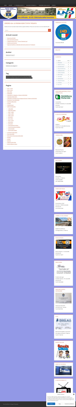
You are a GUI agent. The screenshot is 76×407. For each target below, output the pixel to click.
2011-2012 (10, 118)
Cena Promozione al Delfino (14, 127)
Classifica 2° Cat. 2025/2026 (13, 100)
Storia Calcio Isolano (12, 130)
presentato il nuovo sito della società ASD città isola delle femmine (18, 76)
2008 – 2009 (11, 113)
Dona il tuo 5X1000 (11, 38)
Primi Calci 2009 (10, 134)
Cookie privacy (10, 105)
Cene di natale (11, 128)
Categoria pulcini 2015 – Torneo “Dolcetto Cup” (17, 41)
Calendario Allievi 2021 (12, 96)
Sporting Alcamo (60, 78)
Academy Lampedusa (61, 72)
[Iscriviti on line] (63, 351)
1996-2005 (10, 109)
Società (10, 5)
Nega (60, 403)
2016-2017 (10, 123)
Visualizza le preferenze (69, 403)
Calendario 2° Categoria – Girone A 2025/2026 (17, 95)
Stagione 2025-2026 (11, 142)
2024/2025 (9, 93)
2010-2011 (10, 117)
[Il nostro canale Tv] (63, 390)
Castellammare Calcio (61, 70)
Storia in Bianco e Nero (12, 144)
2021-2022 (9, 92)
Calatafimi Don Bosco (61, 64)
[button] (73, 394)
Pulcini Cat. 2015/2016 (12, 43)
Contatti (54, 5)
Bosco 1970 (59, 84)
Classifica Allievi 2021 (11, 101)
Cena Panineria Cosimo (13, 125)
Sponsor (9, 140)
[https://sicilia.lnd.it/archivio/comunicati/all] (63, 32)
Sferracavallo (60, 62)
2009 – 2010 (11, 115)
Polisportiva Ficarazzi (61, 80)
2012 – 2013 (11, 120)
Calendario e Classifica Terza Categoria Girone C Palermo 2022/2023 (22, 98)
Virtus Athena (60, 76)
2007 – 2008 (11, 112)
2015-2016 (10, 122)
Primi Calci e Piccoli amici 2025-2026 (15, 135)
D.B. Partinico (60, 82)
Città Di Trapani (60, 74)
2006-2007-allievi (12, 110)
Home (5, 5)
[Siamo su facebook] (63, 370)
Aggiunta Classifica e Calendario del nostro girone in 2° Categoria (21, 44)
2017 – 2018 (10, 88)
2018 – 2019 (10, 90)
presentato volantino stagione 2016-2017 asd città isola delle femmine (19, 77)
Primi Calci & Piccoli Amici (12, 39)
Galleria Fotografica (11, 106)
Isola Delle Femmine (61, 66)
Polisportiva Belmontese (61, 68)
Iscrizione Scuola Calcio (44, 5)
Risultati (9, 137)
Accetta (51, 403)
